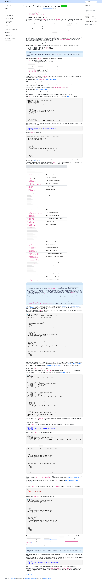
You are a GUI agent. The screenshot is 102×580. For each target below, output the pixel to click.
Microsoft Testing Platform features (73, 477)
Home (6, 8)
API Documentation (8, 35)
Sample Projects (8, 25)
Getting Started (8, 12)
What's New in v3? (9, 14)
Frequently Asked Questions (10, 38)
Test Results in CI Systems (10, 37)
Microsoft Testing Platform (47, 8)
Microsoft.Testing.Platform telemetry (42, 89)
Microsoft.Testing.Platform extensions (74, 363)
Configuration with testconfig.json (90, 13)
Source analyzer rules (9, 33)
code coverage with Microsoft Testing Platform (53, 365)
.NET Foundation (12, 578)
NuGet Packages (8, 22)
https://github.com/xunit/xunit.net (30, 578)
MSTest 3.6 (34, 160)
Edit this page (30, 574)
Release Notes (7, 9)
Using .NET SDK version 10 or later (90, 24)
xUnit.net (9, 1)
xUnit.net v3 (7, 11)
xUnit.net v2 (7, 30)
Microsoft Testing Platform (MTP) (11, 19)
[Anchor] (49, 17)
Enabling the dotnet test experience (91, 21)
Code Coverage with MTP (10, 21)
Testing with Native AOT (10, 15)
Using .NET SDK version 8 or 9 (89, 22)
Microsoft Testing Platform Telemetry (91, 14)
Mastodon (45, 578)
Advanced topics (8, 40)
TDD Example (8, 24)
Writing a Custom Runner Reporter (11, 29)
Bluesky (49, 578)
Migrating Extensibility (9, 18)
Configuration (7, 32)
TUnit (39, 160)
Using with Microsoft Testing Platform (46, 79)
